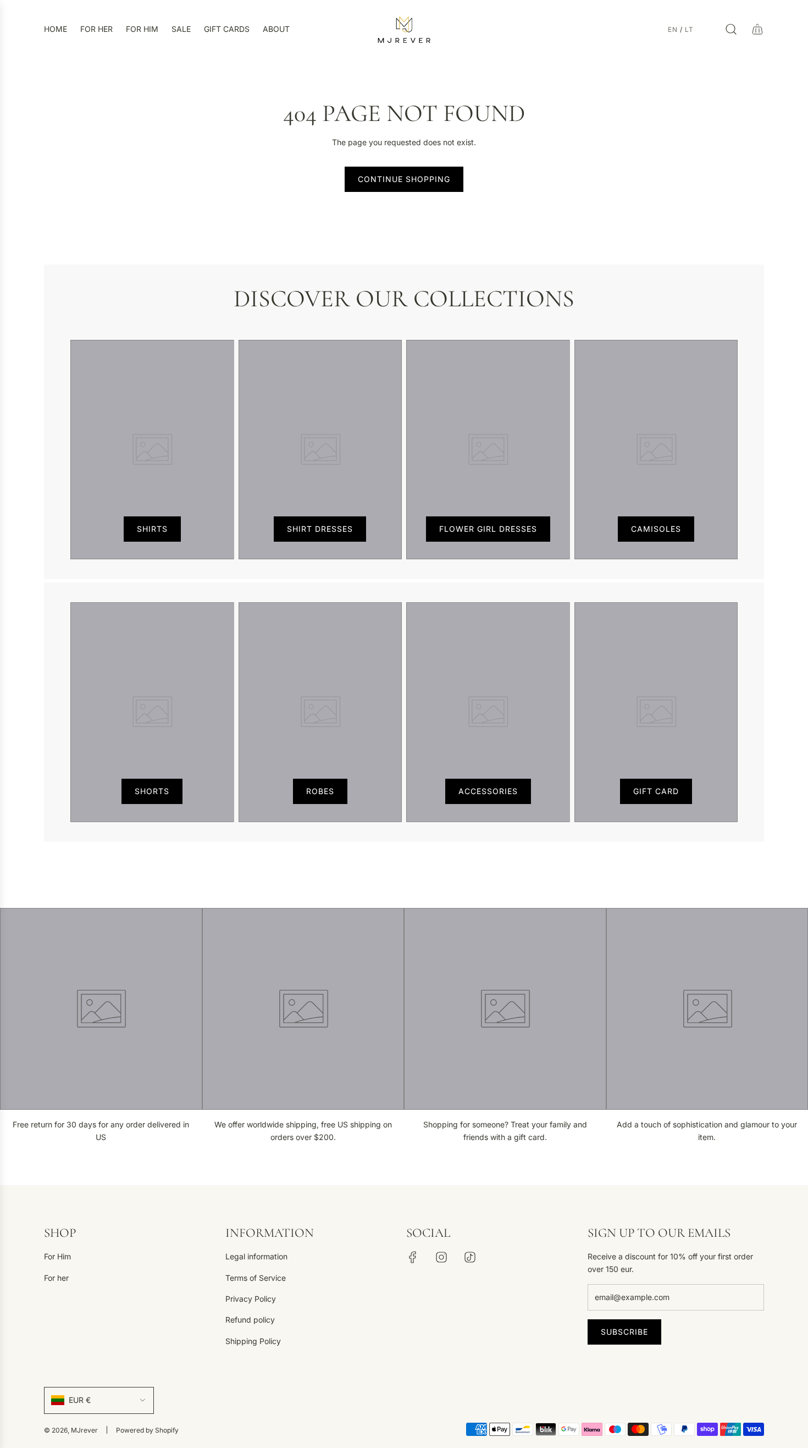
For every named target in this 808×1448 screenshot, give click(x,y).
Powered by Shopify (147, 1430)
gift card (656, 791)
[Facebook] (413, 1257)
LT (689, 29)
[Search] (731, 29)
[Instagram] (441, 1257)
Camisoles (656, 528)
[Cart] (757, 29)
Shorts (152, 791)
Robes (320, 791)
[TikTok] (470, 1257)
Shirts (152, 528)
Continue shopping (404, 179)
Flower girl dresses (488, 528)
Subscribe (624, 1331)
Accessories (488, 791)
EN (673, 29)
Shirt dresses (320, 528)
